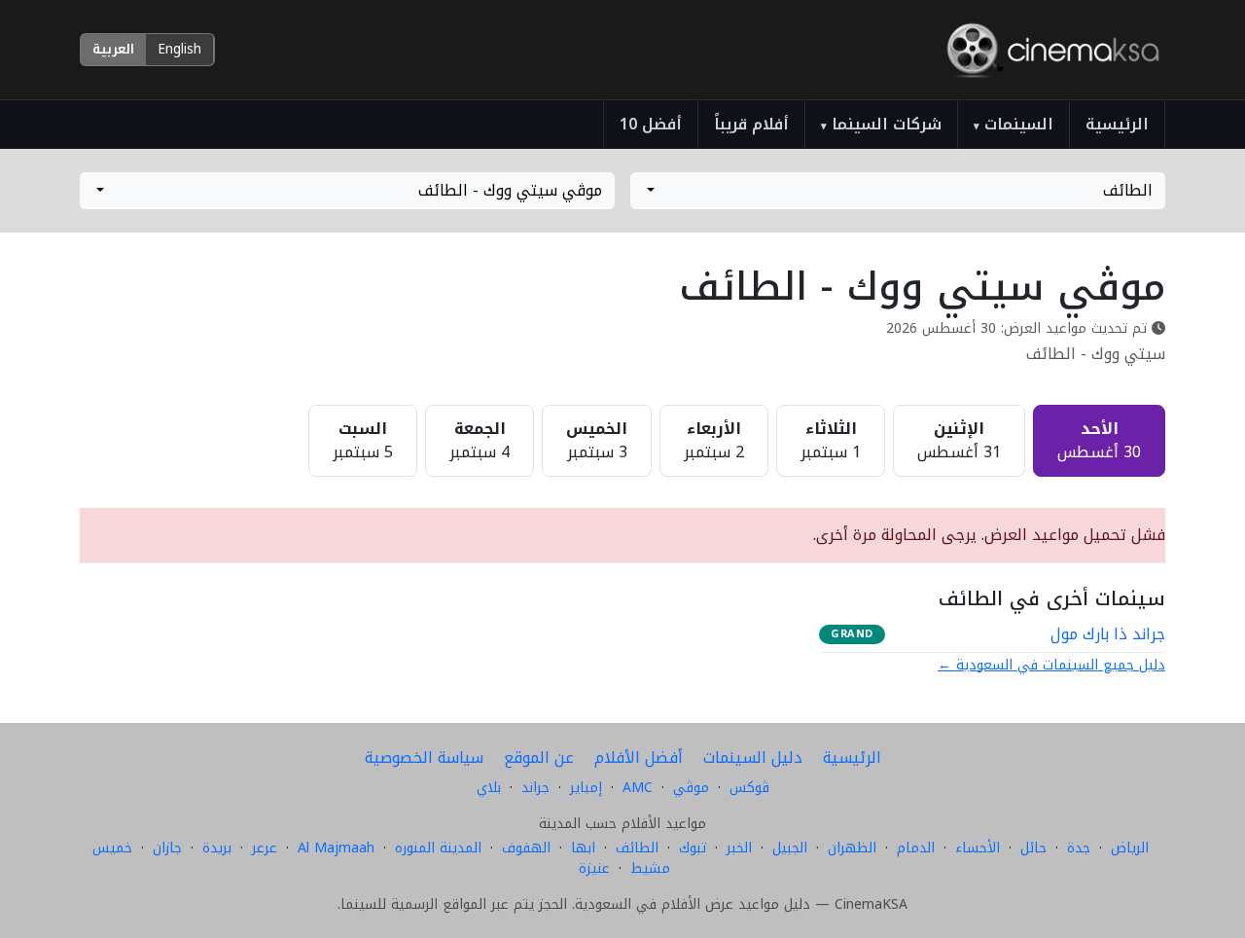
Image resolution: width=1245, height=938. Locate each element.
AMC (637, 788)
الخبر (739, 848)
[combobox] (897, 190)
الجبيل (789, 848)
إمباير (586, 788)
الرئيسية (1117, 124)
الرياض (1130, 848)
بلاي (489, 788)
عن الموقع (539, 757)
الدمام (916, 848)
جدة (1078, 848)
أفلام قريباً (751, 124)
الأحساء (977, 848)
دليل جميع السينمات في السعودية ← (1051, 665)
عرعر (264, 848)
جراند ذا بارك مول (1107, 634)
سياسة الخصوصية (424, 757)
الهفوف (526, 848)
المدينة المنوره (438, 848)
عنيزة (594, 868)
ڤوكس (749, 788)
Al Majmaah (336, 848)
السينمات (1013, 124)
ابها (583, 848)
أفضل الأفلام (638, 757)
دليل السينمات (752, 757)
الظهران (852, 848)
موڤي (691, 788)
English (179, 49)
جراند (535, 788)
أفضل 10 (651, 124)
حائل (1033, 848)
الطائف (637, 848)
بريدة (216, 848)
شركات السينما (881, 124)
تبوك (692, 848)
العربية (113, 49)
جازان (167, 848)
